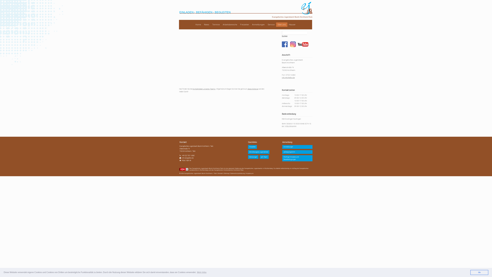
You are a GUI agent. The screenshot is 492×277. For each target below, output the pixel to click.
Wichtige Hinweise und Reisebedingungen (291, 158)
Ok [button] (479, 272)
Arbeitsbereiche (230, 25)
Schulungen (253, 157)
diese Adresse (253, 89)
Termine (216, 25)
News (206, 25)
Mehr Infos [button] (201, 272)
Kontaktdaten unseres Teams (204, 89)
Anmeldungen (258, 25)
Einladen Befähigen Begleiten (205, 12)
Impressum (250, 173)
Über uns (282, 25)
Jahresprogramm (289, 152)
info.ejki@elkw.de (288, 78)
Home (198, 25)
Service (271, 25)
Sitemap (226, 173)
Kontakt (220, 173)
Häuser (292, 25)
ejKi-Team (264, 157)
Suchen (285, 36)
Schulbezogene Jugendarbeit (258, 152)
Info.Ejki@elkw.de (187, 158)
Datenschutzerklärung (237, 173)
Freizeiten (244, 25)
